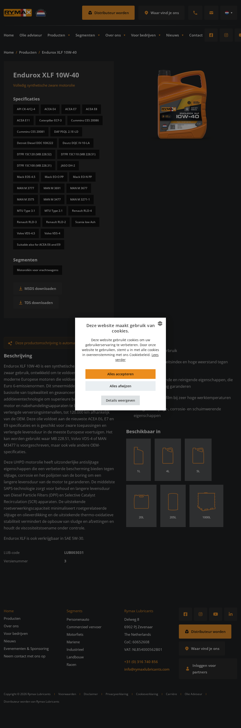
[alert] (120, 364)
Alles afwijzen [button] (120, 386)
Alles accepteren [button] (120, 374)
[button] (120, 400)
